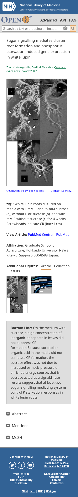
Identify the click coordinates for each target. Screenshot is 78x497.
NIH (32, 491)
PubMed (62, 234)
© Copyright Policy (17, 191)
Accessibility (56, 477)
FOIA (21, 477)
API (63, 20)
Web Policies (21, 473)
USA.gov (51, 491)
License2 (66, 191)
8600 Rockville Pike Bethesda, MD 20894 (56, 464)
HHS (40, 491)
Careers (56, 480)
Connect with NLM (21, 457)
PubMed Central (40, 234)
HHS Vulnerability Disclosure (21, 481)
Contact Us (56, 483)
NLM (25, 491)
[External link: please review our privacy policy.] (12, 465)
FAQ (73, 20)
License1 (56, 191)
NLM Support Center (56, 473)
